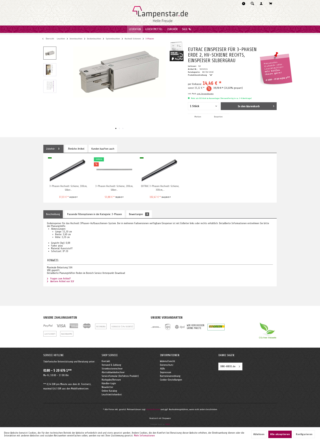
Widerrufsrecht (167, 361)
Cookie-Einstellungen (171, 379)
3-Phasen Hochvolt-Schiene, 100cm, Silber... (68, 188)
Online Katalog (109, 390)
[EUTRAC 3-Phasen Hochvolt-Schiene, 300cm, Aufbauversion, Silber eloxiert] (160, 170)
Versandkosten (153, 409)
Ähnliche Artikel (76, 148)
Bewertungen (138, 214)
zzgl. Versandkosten (205, 94)
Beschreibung (53, 214)
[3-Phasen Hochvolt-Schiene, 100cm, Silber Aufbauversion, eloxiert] (68, 170)
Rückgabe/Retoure (111, 379)
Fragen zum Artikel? (60, 278)
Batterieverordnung (170, 376)
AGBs (162, 368)
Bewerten (218, 116)
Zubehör (52, 148)
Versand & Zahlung (111, 365)
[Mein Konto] (262, 3)
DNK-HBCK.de (228, 366)
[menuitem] (253, 3)
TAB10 (167, 424)
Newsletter (107, 387)
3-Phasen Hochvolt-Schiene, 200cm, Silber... (114, 188)
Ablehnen (258, 434)
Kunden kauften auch (102, 148)
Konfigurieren (304, 434)
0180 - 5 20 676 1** (57, 371)
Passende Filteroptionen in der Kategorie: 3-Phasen (94, 214)
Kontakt (106, 361)
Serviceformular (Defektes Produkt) (120, 376)
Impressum (165, 372)
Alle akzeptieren (280, 434)
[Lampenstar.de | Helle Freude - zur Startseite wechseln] (160, 14)
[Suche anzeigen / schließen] (252, 3)
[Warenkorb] (271, 3)
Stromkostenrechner (112, 368)
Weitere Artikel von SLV (62, 281)
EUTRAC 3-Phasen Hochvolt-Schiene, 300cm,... (160, 188)
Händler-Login (109, 383)
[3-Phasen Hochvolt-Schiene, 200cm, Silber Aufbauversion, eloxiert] (114, 170)
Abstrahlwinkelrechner (113, 372)
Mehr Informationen (144, 435)
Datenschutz (166, 365)
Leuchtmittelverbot (112, 394)
